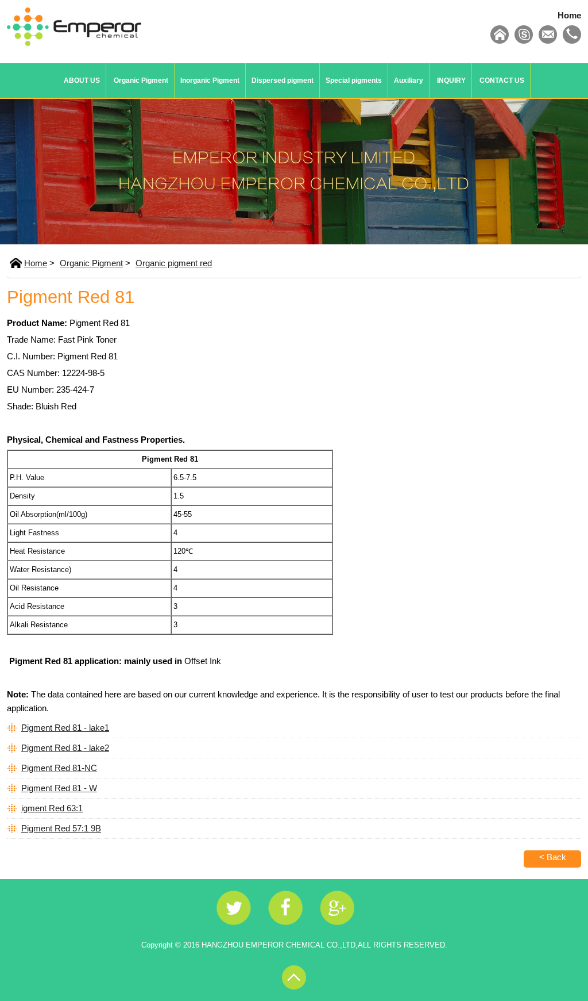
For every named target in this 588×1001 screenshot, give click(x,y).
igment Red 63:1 (52, 808)
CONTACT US (501, 80)
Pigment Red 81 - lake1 (65, 727)
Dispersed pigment (283, 80)
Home (569, 15)
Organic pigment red (174, 263)
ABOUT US (82, 80)
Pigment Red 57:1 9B (61, 828)
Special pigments (354, 80)
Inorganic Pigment (209, 80)
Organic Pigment (141, 80)
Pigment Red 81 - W (59, 788)
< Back (552, 857)
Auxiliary (408, 80)
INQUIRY (451, 80)
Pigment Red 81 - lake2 (65, 748)
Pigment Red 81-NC (59, 768)
